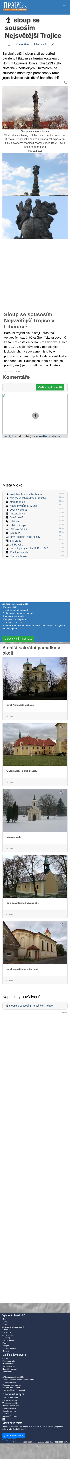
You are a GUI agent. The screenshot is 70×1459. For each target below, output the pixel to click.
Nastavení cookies (9, 1416)
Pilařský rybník (18, 529)
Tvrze (4, 1324)
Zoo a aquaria (7, 1335)
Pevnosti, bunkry (9, 1348)
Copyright (18, 1442)
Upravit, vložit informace (18, 638)
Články (5, 1358)
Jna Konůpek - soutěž (11, 1388)
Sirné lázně (16, 517)
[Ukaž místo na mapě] (35, 413)
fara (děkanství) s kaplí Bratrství (28, 498)
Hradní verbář (8, 1364)
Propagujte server (9, 1408)
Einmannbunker (19, 556)
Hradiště (5, 1351)
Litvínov (14, 521)
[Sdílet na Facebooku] (61, 83)
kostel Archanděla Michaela (26, 494)
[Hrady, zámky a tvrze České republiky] (15, 6)
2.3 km (10, 914)
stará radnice (17, 502)
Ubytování (40, 44)
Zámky (5, 1322)
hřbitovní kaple (18, 525)
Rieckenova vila (19, 552)
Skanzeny (6, 1338)
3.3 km (10, 980)
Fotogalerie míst (8, 1361)
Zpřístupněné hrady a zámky (13, 1327)
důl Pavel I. (16, 544)
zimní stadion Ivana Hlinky (25, 536)
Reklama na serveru (10, 1406)
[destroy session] (14, 1439)
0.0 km (10, 716)
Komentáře (22, 44)
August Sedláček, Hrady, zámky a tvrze (18, 1380)
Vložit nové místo (14, 1435)
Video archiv (7, 1372)
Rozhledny (6, 1332)
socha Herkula (18, 509)
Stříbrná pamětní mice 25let (13, 1377)
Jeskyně (5, 1346)
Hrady (4, 1319)
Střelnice (15, 533)
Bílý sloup (15, 540)
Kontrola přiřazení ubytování (13, 1390)
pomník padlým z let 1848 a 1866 (29, 548)
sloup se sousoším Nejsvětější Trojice (33, 27)
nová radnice (17, 513)
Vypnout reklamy (9, 1382)
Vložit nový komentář (50, 387)
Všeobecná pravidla (10, 1403)
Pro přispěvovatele (9, 1400)
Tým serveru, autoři (10, 1398)
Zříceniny (6, 1330)
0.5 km (10, 848)
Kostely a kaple (8, 1340)
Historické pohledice (10, 1369)
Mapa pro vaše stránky (11, 1385)
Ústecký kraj (9, 436)
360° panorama (8, 1366)
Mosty (4, 1343)
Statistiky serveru (9, 1411)
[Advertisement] (35, 277)
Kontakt (5, 1414)
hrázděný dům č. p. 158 (23, 505)
